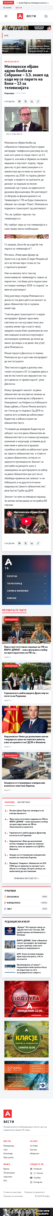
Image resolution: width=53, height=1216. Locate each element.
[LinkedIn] (31, 101)
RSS (5, 1180)
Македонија (11, 61)
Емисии (26, 598)
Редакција (9, 93)
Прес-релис (9, 1157)
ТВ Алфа (7, 8)
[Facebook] (19, 101)
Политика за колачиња (13, 1196)
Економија (8, 1153)
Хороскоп (8, 1176)
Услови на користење (12, 1192)
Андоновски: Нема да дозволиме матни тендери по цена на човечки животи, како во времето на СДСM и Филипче (26, 845)
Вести (19, 8)
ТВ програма (9, 1172)
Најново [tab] (10, 802)
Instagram (38, 1182)
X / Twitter (38, 1173)
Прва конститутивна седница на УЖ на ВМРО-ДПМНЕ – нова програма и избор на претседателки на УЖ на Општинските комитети (29, 823)
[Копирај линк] (37, 101)
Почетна (26, 576)
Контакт (33, 1149)
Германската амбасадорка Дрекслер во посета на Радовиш (27, 834)
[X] (25, 101)
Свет (6, 1149)
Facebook (38, 1168)
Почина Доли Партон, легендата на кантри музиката (26, 811)
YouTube (37, 1177)
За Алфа (34, 1145)
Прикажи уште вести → (26, 878)
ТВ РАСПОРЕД (26, 583)
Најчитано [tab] (23, 802)
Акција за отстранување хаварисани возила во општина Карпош (27, 856)
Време (6, 1168)
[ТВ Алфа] (20, 16)
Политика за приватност (34, 1192)
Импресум (34, 1153)
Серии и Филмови (26, 590)
